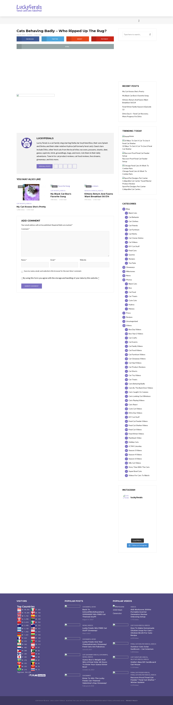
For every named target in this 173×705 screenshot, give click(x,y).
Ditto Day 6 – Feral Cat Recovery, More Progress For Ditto (135, 115)
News (28, 20)
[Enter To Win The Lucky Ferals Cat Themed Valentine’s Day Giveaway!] (72, 679)
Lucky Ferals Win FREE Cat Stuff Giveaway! (94, 629)
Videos (46, 20)
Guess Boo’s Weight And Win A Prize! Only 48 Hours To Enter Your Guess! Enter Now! (94, 663)
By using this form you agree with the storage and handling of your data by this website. (61, 278)
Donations (70, 20)
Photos (57, 20)
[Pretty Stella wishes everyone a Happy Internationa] (130, 524)
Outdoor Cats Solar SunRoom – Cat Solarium (142, 648)
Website (83, 260)
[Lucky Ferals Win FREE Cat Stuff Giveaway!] (72, 629)
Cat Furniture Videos (139, 657)
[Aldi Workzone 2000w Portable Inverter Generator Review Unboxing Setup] (120, 610)
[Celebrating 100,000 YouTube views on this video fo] (144, 533)
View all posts (44, 166)
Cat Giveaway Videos (90, 655)
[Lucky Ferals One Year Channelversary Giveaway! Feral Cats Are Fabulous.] (72, 642)
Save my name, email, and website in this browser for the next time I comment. (53, 271)
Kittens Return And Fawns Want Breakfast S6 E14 (98, 195)
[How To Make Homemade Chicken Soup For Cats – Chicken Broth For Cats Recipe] (120, 629)
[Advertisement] (65, 71)
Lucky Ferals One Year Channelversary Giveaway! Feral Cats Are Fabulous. (94, 644)
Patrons (114, 20)
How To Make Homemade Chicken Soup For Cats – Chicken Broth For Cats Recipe (142, 631)
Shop (81, 20)
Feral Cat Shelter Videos (140, 644)
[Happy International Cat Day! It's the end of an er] (130, 533)
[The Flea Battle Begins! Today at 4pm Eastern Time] (130, 507)
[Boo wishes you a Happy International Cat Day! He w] (144, 515)
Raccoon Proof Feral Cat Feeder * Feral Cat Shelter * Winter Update (143, 679)
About (103, 20)
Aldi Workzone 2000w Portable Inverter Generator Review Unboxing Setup (141, 613)
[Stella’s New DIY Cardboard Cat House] (120, 661)
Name (24, 260)
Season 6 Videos (90, 191)
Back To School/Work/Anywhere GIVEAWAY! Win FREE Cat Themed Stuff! (94, 613)
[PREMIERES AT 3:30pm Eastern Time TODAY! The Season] (144, 507)
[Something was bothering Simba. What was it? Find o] (144, 524)
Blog (37, 20)
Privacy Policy (132, 700)
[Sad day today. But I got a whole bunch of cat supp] (130, 515)
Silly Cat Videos (137, 659)
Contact (92, 20)
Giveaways (86, 607)
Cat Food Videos (137, 625)
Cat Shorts (21, 203)
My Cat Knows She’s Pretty (31, 207)
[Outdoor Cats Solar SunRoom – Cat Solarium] (120, 647)
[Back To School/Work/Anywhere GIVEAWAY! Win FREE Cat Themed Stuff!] (72, 610)
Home (19, 20)
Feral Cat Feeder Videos (140, 672)
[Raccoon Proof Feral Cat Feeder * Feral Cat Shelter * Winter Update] (120, 676)
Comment (25, 229)
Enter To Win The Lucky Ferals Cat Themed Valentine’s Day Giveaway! (94, 680)
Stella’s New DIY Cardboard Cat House (143, 663)
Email (53, 260)
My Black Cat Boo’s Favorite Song (61, 195)
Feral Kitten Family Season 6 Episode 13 (136, 108)
